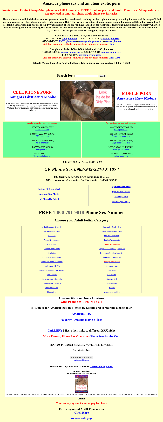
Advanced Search (81, 360)
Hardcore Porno (51, 288)
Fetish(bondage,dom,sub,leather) (52, 270)
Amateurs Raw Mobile (136, 98)
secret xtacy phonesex (90, 55)
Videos (112, 288)
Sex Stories (111, 275)
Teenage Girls (111, 279)
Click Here (114, 44)
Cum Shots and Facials (52, 257)
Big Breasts (51, 244)
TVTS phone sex (67, 41)
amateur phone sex (70, 52)
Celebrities (51, 253)
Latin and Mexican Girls (112, 231)
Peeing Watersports (112, 240)
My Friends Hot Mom (121, 187)
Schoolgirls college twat (111, 257)
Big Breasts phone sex (121, 143)
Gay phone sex (42, 149)
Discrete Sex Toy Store (101, 366)
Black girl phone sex (120, 149)
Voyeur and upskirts (112, 292)
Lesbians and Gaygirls (52, 283)
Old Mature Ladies (111, 236)
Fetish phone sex (120, 129)
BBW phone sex (42, 136)
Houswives (51, 292)
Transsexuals (112, 283)
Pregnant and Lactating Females (112, 249)
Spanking (112, 270)
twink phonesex (114, 41)
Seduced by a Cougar (121, 202)
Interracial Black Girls (112, 227)
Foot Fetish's (52, 275)
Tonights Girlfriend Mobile (32, 97)
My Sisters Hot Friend (49, 199)
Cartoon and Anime (52, 249)
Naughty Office (121, 196)
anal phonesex (69, 38)
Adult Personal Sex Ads (51, 227)
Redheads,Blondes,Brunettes (111, 253)
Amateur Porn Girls (52, 231)
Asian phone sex (42, 143)
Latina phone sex (42, 129)
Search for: (65, 75)
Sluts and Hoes (112, 266)
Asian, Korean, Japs (52, 240)
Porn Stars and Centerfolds (52, 262)
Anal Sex (52, 236)
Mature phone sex (120, 156)
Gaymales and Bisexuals (52, 279)
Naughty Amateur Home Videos (81, 319)
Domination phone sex (121, 136)
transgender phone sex (91, 41)
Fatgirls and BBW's (52, 266)
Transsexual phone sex (42, 156)
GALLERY (54, 330)
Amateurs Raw (81, 313)
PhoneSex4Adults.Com (105, 336)
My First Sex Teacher (121, 191)
